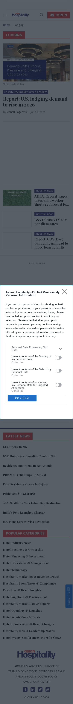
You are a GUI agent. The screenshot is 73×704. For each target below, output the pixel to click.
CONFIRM (22, 398)
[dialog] (36, 352)
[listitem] (36, 348)
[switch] (59, 358)
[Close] (65, 292)
